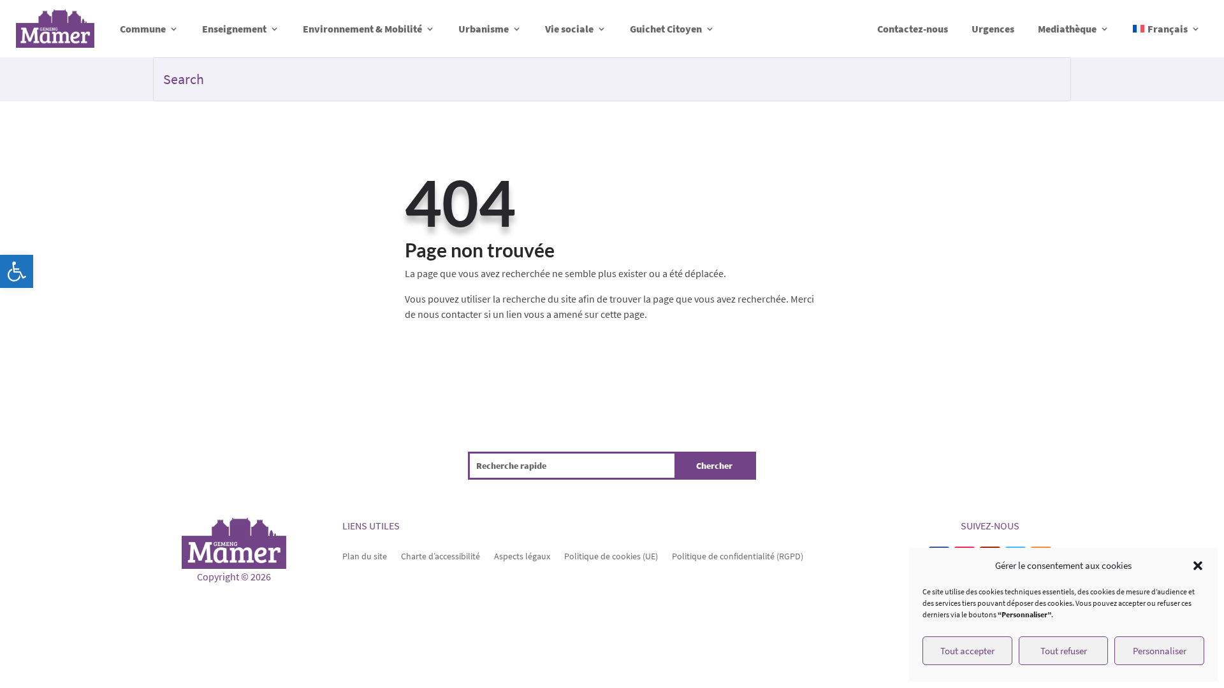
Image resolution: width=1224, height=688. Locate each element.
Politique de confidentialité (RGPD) (737, 555)
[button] (16, 271)
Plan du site (364, 555)
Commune (143, 28)
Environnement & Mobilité (362, 28)
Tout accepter (967, 651)
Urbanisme (483, 28)
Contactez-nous (912, 28)
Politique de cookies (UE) (611, 555)
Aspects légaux (522, 555)
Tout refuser (1063, 651)
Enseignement (234, 28)
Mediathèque (1067, 28)
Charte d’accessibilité (440, 555)
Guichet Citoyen (666, 28)
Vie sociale (569, 28)
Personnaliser (1159, 651)
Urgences (993, 28)
